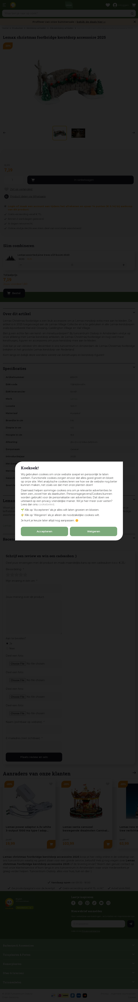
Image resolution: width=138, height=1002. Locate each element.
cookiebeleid (46, 504)
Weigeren (93, 531)
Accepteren (44, 531)
